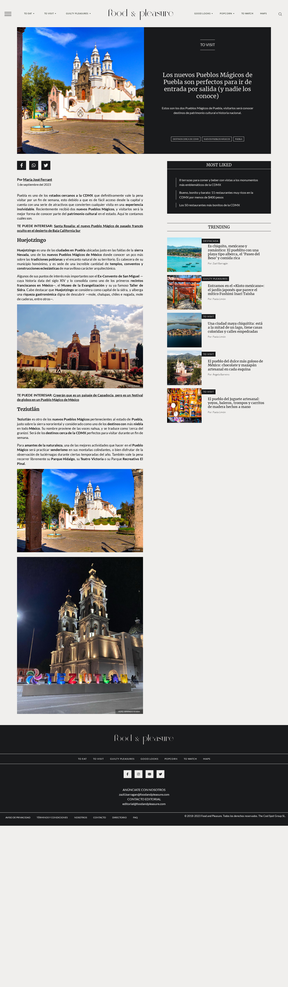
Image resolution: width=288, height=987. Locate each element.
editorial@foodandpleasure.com (144, 825)
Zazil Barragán (220, 263)
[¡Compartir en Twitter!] (45, 165)
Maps (263, 13)
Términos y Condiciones (52, 839)
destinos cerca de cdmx (186, 139)
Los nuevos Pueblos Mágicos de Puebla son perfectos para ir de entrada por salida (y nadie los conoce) (207, 85)
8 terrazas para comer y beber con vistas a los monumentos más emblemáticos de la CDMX (218, 182)
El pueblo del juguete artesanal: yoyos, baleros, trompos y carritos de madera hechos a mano (236, 403)
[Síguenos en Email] (149, 796)
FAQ (135, 839)
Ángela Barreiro (221, 374)
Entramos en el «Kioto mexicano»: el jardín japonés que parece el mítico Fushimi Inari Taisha (236, 290)
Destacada (210, 240)
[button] (8, 13)
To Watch (247, 13)
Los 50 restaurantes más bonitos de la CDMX (209, 205)
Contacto (99, 839)
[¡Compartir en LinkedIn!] (33, 165)
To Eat (28, 13)
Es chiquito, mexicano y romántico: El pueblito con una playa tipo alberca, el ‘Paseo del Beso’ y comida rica (234, 252)
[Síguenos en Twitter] (160, 796)
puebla (238, 139)
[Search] (280, 14)
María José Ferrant (37, 179)
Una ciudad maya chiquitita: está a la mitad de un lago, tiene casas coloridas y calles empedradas (235, 327)
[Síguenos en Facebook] (127, 796)
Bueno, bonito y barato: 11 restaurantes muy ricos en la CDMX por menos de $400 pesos (216, 195)
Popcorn (226, 13)
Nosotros (80, 839)
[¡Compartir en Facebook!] (21, 165)
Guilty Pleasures (77, 13)
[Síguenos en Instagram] (138, 796)
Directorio (119, 839)
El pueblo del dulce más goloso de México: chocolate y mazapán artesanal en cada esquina (235, 365)
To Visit (49, 13)
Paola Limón (219, 299)
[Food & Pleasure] (141, 13)
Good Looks (202, 13)
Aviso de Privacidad (17, 839)
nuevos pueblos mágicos (217, 139)
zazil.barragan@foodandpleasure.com (144, 816)
